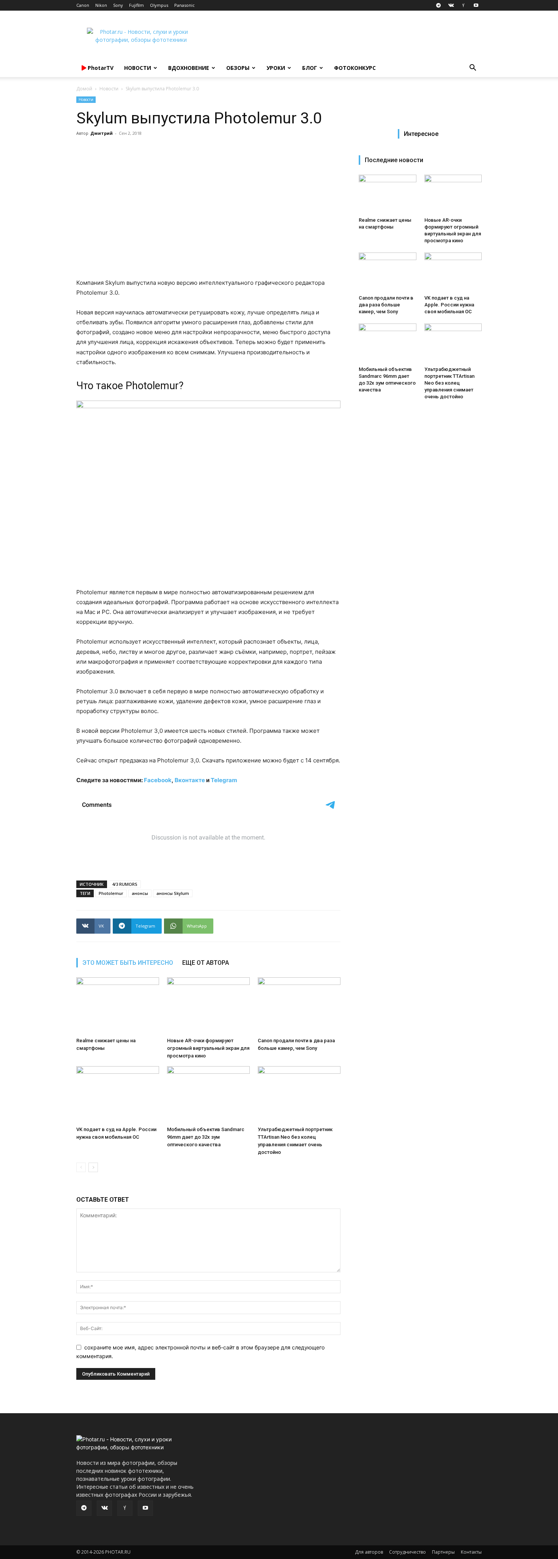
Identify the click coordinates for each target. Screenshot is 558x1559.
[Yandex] (463, 5)
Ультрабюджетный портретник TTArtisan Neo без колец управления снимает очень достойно (449, 382)
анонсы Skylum (172, 893)
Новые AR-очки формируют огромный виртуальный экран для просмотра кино (208, 1048)
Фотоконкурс (355, 67)
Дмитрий (101, 133)
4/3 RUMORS (124, 884)
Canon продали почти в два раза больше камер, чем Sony (386, 304)
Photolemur (111, 893)
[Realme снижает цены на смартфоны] (117, 1005)
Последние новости (394, 160)
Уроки (275, 67)
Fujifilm (136, 5)
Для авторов (369, 1552)
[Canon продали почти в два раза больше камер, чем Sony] (299, 1005)
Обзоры (237, 67)
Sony (118, 5)
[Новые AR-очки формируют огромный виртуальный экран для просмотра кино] (208, 1005)
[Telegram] (438, 5)
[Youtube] (476, 5)
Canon (82, 5)
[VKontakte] (451, 5)
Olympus (159, 5)
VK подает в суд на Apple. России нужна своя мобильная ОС (449, 304)
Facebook (158, 780)
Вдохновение (188, 67)
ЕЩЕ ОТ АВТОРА (205, 962)
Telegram (224, 780)
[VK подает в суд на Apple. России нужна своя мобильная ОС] (117, 1094)
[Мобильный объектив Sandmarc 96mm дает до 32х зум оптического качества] (208, 1094)
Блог (309, 67)
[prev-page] (81, 1167)
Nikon (101, 5)
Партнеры (443, 1552)
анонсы (140, 893)
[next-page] (93, 1167)
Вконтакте (190, 780)
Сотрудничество (407, 1552)
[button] (472, 68)
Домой (84, 88)
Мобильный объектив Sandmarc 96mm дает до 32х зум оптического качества (205, 1137)
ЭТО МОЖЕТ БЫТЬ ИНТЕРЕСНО (127, 962)
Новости (137, 67)
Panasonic (184, 5)
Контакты (471, 1552)
